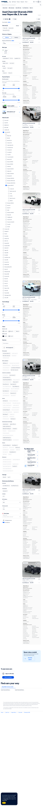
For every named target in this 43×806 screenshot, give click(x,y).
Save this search (30, 658)
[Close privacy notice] (16, 794)
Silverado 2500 (27, 712)
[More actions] (39, 42)
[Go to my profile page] (39, 2)
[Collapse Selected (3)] (20, 25)
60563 (12, 40)
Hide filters (7, 19)
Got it (4, 802)
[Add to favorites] (39, 23)
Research (22, 1)
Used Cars (7, 712)
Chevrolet (20, 712)
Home (2, 712)
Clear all (17, 25)
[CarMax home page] (4, 1)
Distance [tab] (7, 37)
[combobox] (11, 517)
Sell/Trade (14, 1)
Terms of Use (4, 800)
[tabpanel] (11, 42)
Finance (18, 1)
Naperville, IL (13, 712)
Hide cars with (5, 515)
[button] (5, 28)
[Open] (20, 516)
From (4, 500)
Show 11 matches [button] (8, 677)
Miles (4, 42)
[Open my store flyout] (34, 2)
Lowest (4, 95)
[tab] (7, 686)
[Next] (39, 29)
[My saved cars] (36, 2)
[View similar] (37, 23)
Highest (14, 95)
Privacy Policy (6, 798)
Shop (10, 1)
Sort (39, 19)
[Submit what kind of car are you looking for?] (40, 5)
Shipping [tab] (16, 37)
